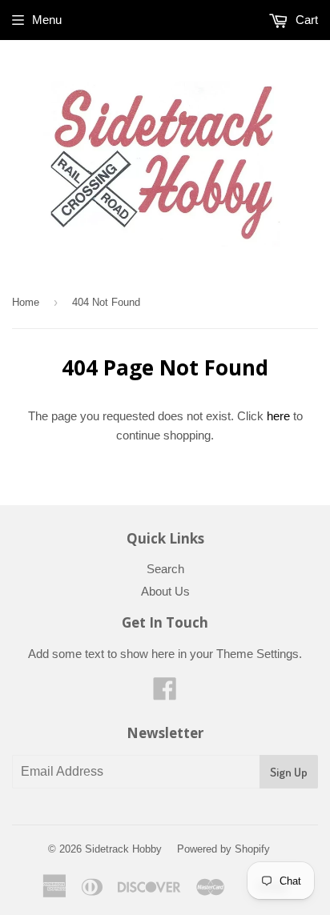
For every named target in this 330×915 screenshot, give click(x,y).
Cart (305, 19)
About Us (165, 591)
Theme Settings (257, 653)
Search (165, 569)
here (278, 416)
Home (25, 302)
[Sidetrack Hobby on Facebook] (165, 693)
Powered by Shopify (223, 849)
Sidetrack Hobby (123, 849)
